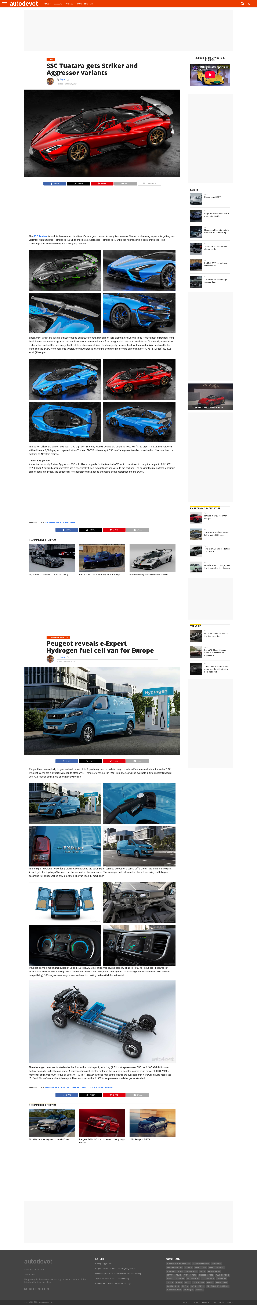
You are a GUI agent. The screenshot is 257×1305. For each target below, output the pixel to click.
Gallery (58, 3)
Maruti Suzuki (174, 1275)
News (46, 3)
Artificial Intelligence (217, 1286)
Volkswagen (191, 1271)
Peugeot (109, 1087)
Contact (195, 1302)
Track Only (70, 522)
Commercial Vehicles (55, 1087)
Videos (69, 3)
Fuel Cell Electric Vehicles (90, 1087)
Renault (180, 1279)
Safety (210, 1282)
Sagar (62, 79)
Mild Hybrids (214, 1271)
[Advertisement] (128, 30)
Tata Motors (190, 1275)
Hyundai (220, 1268)
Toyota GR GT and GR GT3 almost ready (48, 574)
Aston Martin (197, 1286)
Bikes (221, 1302)
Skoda (170, 1282)
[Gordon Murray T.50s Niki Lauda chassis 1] (152, 571)
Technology (208, 1279)
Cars (214, 1302)
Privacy (205, 1302)
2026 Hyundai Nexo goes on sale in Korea (49, 1139)
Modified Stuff (85, 3)
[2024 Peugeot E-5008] (152, 1136)
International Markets (178, 1264)
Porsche (171, 1271)
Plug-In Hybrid (222, 1275)
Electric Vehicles (201, 1264)
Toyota (188, 1268)
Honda (170, 1279)
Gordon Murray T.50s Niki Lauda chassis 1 (150, 574)
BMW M (185, 1286)
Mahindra (221, 1279)
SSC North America (54, 522)
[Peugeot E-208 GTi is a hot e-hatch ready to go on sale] (102, 1136)
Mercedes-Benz (174, 1268)
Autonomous (193, 1279)
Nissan (179, 1282)
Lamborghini (173, 1286)
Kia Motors (221, 1282)
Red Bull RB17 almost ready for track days (99, 574)
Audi (180, 1271)
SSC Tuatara (40, 236)
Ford (202, 1271)
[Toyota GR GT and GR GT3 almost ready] (52, 571)
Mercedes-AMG (206, 1275)
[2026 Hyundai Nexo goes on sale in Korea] (52, 1136)
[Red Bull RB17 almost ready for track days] (102, 571)
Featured (216, 1264)
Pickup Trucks (174, 1290)
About (186, 1302)
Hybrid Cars (200, 1268)
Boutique (188, 1290)
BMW (211, 1268)
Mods (187, 1282)
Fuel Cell (71, 1087)
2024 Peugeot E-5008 (140, 1139)
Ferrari (199, 1290)
